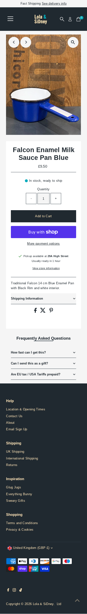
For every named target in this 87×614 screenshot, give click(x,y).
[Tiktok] (20, 591)
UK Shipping (15, 451)
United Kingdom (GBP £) (31, 548)
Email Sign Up (16, 429)
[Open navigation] (10, 19)
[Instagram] (14, 591)
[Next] (25, 42)
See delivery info (54, 3)
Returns (11, 465)
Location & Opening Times (25, 409)
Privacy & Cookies (19, 529)
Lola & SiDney (43, 604)
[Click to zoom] (73, 42)
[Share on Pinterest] (51, 311)
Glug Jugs (13, 487)
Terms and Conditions (22, 523)
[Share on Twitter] (43, 311)
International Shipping (22, 458)
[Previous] (13, 42)
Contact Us (14, 416)
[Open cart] (78, 19)
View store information (46, 268)
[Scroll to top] (77, 600)
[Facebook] (8, 591)
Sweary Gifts (15, 500)
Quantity (43, 189)
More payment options (43, 243)
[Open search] (62, 19)
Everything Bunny (19, 494)
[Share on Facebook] (36, 311)
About (10, 422)
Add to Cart (43, 216)
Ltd (59, 604)
